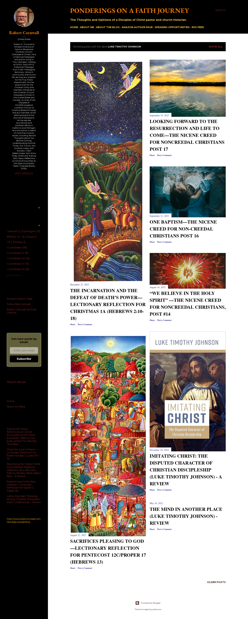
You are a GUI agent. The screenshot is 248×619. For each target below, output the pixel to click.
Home (74, 27)
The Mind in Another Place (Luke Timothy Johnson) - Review (186, 516)
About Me (87, 27)
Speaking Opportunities (172, 27)
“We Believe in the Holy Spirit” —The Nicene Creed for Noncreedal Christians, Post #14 (188, 303)
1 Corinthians (16, 247)
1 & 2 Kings (28, 236)
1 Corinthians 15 (18, 269)
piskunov (157, 609)
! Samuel (13, 231)
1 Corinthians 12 (18, 258)
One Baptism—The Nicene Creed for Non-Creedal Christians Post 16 (183, 228)
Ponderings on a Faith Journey (129, 10)
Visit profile (24, 173)
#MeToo (13, 236)
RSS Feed (198, 27)
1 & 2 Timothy (16, 242)
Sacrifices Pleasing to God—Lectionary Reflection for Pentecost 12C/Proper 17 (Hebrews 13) (108, 551)
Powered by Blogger (151, 603)
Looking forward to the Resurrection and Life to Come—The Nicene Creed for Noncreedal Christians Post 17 (187, 135)
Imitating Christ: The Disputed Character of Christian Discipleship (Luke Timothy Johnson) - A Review (186, 469)
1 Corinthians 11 (17, 252)
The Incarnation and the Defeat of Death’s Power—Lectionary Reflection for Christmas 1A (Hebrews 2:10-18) (108, 304)
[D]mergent (30, 231)
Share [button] (72, 324)
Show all (216, 46)
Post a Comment (85, 324)
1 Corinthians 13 (17, 263)
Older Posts (216, 582)
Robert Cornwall (24, 32)
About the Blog (108, 27)
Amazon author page (137, 27)
